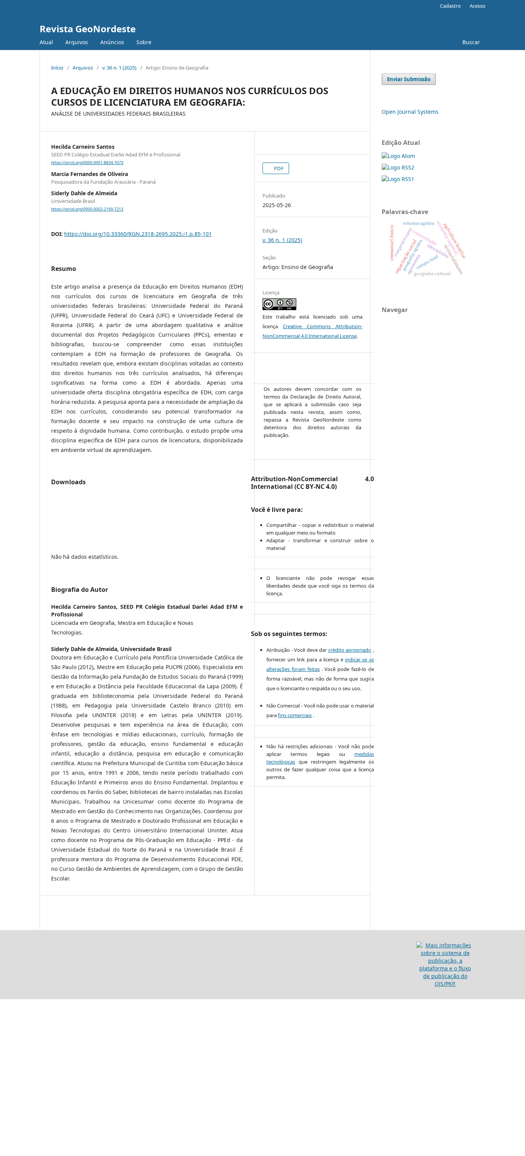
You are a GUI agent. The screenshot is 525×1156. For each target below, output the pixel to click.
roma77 (10, 1047)
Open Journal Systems (410, 111)
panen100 (13, 1086)
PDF (278, 168)
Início (57, 67)
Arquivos (76, 42)
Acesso (477, 5)
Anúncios (112, 42)
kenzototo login (20, 1021)
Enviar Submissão (408, 79)
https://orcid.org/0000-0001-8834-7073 (87, 162)
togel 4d (10, 1099)
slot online (13, 1073)
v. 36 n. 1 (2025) (119, 67)
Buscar (470, 42)
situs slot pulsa (19, 1034)
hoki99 (8, 1112)
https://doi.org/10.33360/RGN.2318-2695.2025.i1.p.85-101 (138, 234)
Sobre (143, 42)
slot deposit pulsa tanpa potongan (44, 1008)
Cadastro (450, 5)
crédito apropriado (350, 649)
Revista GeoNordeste (88, 28)
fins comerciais (295, 715)
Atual (46, 42)
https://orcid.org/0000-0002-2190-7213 (87, 209)
